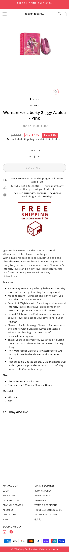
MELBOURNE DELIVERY (45, 514)
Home (33, 105)
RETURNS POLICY (43, 490)
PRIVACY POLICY (42, 495)
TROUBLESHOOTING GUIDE (48, 510)
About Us (8, 510)
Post (5, 519)
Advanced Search (13, 505)
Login (6, 490)
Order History (11, 500)
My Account (10, 495)
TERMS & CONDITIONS (45, 505)
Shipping (28, 139)
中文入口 (38, 519)
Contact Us (9, 514)
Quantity (34, 150)
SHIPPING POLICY (43, 500)
